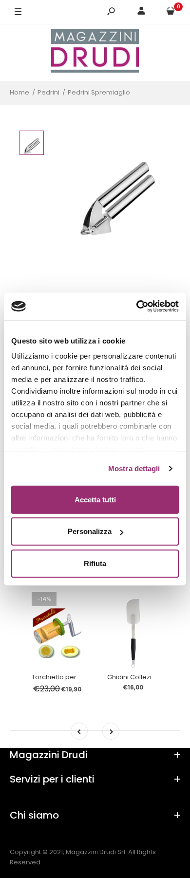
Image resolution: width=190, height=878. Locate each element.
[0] (170, 12)
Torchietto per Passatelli (70, 677)
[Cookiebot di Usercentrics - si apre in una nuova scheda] (137, 306)
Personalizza (90, 531)
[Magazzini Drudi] (95, 52)
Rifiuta (95, 563)
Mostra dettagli (134, 468)
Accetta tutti (95, 499)
